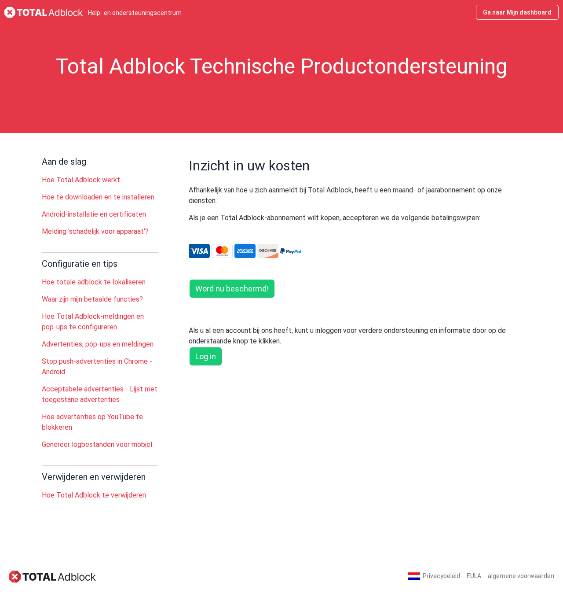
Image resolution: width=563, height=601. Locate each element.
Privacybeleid (441, 575)
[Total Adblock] (53, 576)
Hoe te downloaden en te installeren (98, 197)
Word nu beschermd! (232, 288)
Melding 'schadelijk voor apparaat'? (95, 231)
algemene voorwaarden (521, 575)
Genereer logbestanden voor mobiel (97, 444)
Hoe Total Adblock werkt (81, 180)
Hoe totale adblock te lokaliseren (94, 282)
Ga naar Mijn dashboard (517, 12)
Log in (205, 356)
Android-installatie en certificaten (94, 214)
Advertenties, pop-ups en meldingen (98, 344)
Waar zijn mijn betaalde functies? (92, 299)
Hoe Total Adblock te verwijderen (94, 495)
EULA (474, 575)
